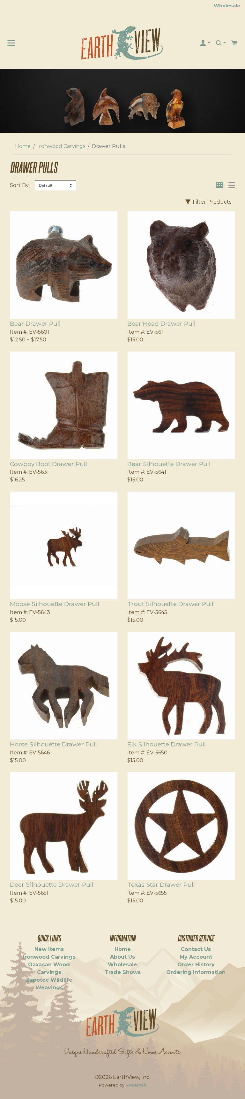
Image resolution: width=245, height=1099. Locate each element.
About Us (122, 957)
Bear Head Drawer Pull (161, 323)
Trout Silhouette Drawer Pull (170, 604)
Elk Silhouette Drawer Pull (166, 744)
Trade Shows (123, 972)
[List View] (231, 185)
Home (23, 146)
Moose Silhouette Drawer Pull (54, 604)
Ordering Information (196, 972)
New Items (49, 949)
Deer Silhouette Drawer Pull (51, 884)
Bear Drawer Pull (35, 323)
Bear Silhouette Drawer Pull (169, 464)
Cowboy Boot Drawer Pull (48, 464)
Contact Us (196, 949)
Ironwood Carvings (61, 146)
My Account (196, 957)
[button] (205, 43)
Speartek (135, 1085)
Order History (196, 965)
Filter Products (211, 202)
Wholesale (227, 6)
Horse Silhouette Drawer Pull (53, 744)
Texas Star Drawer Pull (161, 884)
